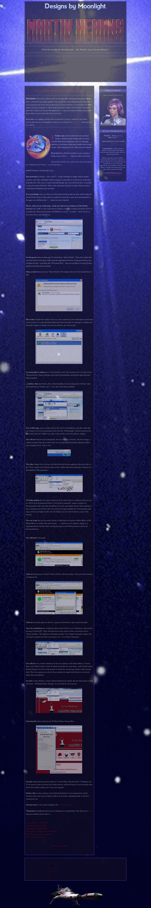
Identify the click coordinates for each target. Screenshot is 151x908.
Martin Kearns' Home (59, 845)
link (48, 200)
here (68, 156)
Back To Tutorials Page (35, 837)
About (38, 63)
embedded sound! (65, 804)
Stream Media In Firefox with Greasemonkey (59, 91)
